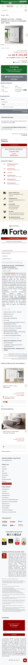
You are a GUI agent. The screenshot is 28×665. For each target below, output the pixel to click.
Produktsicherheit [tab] (6, 258)
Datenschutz (5, 475)
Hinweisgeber (5, 507)
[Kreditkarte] (14, 525)
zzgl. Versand (24, 60)
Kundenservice (5, 493)
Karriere (4, 477)
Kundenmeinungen (6, 479)
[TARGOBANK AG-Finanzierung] (6, 525)
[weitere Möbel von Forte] (14, 231)
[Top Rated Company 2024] (10, 541)
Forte (5, 273)
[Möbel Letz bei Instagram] (10, 534)
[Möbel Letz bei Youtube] (18, 534)
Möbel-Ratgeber (6, 505)
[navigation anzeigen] (3, 6)
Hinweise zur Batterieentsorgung (10, 499)
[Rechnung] (22, 525)
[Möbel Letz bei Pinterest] (15, 534)
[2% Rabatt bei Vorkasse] (6, 522)
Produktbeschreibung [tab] (7, 250)
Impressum (4, 473)
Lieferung (4, 491)
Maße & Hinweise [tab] (6, 253)
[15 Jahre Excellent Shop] (4, 541)
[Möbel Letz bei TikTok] (20, 534)
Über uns (4, 481)
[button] (17, 6)
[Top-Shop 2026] (17, 541)
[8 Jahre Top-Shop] (23, 541)
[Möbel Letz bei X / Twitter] (13, 534)
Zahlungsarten (5, 489)
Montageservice (6, 495)
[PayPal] (22, 522)
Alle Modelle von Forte (13, 238)
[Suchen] (25, 10)
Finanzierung (5, 497)
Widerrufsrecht (5, 503)
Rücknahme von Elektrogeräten (9, 501)
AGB (3, 471)
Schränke (3, 15)
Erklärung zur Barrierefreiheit (9, 512)
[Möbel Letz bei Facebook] (8, 534)
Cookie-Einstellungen (7, 510)
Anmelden (4, 469)
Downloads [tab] (5, 256)
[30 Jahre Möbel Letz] (4, 555)
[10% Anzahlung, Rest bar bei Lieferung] (14, 522)
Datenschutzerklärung (19, 653)
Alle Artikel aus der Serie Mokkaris (13, 241)
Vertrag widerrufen (7, 483)
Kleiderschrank (11, 273)
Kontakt (4, 467)
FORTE (7, 15)
